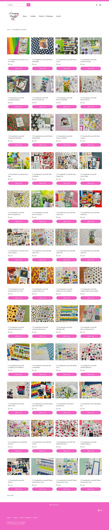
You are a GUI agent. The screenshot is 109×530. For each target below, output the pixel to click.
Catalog (15, 517)
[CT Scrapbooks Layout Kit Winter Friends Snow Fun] (90, 466)
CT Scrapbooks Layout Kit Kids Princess (17, 443)
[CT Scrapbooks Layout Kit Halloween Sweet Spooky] (66, 275)
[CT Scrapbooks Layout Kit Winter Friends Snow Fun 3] (42, 466)
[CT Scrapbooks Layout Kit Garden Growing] (90, 46)
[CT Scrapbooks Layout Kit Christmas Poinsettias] (18, 122)
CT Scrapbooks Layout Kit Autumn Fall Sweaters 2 (16, 328)
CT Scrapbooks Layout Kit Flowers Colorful (64, 137)
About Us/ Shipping (25, 517)
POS (8, 524)
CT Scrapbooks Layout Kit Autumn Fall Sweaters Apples (89, 290)
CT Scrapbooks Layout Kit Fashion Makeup (88, 443)
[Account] (96, 5)
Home (9, 517)
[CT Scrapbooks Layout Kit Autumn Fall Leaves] (42, 275)
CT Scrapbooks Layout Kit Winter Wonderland (42, 137)
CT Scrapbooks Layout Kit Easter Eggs (18, 175)
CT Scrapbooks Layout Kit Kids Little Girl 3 (65, 213)
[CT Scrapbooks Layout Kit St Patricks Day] (66, 390)
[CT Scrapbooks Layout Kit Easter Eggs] (18, 160)
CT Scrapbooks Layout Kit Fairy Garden (90, 137)
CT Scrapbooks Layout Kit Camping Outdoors (16, 99)
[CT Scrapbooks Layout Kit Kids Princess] (18, 428)
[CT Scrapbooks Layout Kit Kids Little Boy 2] (90, 199)
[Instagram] (101, 510)
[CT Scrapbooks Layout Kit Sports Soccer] (66, 46)
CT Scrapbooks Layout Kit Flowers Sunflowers (16, 213)
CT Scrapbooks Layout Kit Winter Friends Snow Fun (90, 481)
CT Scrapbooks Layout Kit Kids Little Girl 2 (41, 252)
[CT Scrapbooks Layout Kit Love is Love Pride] (18, 46)
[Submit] (28, 4)
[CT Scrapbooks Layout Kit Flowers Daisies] (42, 199)
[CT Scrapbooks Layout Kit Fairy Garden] (90, 122)
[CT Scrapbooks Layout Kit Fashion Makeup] (90, 428)
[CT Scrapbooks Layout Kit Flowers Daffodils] (66, 84)
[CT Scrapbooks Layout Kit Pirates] (18, 466)
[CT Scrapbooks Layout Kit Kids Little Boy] (90, 237)
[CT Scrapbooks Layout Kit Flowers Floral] (90, 84)
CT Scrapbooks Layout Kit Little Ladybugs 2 (42, 175)
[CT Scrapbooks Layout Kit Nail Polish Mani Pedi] (66, 428)
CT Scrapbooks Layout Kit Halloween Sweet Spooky (64, 290)
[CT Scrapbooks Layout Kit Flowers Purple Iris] (42, 84)
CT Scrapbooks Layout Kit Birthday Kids (64, 328)
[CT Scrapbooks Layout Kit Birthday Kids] (66, 313)
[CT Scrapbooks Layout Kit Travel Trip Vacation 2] (18, 237)
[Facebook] (98, 510)
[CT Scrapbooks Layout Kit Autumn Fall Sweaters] (42, 313)
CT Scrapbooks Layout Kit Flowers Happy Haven (88, 328)
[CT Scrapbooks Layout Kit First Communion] (42, 352)
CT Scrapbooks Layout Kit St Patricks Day (65, 404)
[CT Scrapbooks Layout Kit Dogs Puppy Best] (66, 160)
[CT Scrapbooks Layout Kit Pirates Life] (18, 390)
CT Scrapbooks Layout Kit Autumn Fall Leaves (40, 290)
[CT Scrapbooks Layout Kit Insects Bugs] (90, 160)
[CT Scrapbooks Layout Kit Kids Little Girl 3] (66, 199)
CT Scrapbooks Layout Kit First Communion (41, 366)
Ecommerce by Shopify (18, 524)
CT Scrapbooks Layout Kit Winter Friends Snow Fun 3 (42, 481)
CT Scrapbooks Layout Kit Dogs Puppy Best (66, 175)
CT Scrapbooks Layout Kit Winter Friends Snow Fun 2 (66, 481)
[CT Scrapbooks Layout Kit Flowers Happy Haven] (90, 313)
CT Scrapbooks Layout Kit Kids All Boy (41, 443)
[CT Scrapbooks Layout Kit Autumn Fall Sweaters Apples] (90, 275)
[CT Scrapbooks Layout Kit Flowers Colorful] (66, 122)
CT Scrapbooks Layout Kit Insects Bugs (88, 175)
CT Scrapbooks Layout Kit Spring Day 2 (66, 366)
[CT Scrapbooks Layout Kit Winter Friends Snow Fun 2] (66, 466)
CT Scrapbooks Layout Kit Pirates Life (16, 404)
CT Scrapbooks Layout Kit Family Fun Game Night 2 (42, 404)
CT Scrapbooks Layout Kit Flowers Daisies (40, 213)
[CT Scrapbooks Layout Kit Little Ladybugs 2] (42, 160)
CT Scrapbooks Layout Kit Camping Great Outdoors (16, 366)
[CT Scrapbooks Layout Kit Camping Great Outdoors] (18, 352)
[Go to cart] (100, 5)
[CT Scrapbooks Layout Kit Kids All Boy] (42, 428)
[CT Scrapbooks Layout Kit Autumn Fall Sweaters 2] (18, 313)
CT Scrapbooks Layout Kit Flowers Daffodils (64, 99)
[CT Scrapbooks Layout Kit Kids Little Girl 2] (42, 237)
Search (35, 517)
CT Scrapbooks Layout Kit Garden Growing (88, 60)
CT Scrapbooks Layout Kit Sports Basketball (42, 60)
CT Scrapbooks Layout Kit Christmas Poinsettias (16, 137)
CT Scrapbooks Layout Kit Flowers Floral (88, 99)
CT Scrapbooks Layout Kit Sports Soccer (66, 60)
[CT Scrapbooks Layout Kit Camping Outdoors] (18, 84)
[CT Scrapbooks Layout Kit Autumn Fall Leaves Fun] (18, 275)
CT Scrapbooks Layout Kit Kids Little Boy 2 (89, 213)
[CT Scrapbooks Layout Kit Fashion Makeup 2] (90, 352)
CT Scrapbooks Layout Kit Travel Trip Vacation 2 (18, 252)
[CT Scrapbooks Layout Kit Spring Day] (90, 390)
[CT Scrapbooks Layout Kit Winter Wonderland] (42, 122)
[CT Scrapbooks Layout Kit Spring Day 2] (66, 352)
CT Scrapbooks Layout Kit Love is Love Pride (18, 60)
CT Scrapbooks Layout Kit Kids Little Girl (65, 252)
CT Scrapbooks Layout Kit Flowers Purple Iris (40, 99)
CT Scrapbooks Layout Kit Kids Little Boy (89, 252)
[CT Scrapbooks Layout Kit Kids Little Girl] (66, 237)
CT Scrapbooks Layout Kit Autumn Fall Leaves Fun (16, 290)
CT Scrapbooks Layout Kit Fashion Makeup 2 (88, 366)
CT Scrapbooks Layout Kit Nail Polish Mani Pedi (65, 443)
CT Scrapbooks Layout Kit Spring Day (90, 404)
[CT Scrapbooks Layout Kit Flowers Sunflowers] (18, 199)
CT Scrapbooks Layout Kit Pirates (16, 481)
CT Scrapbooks (21, 522)
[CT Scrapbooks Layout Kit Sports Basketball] (42, 46)
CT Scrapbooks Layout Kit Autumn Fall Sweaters (40, 328)
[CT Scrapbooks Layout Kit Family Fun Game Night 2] (42, 390)
